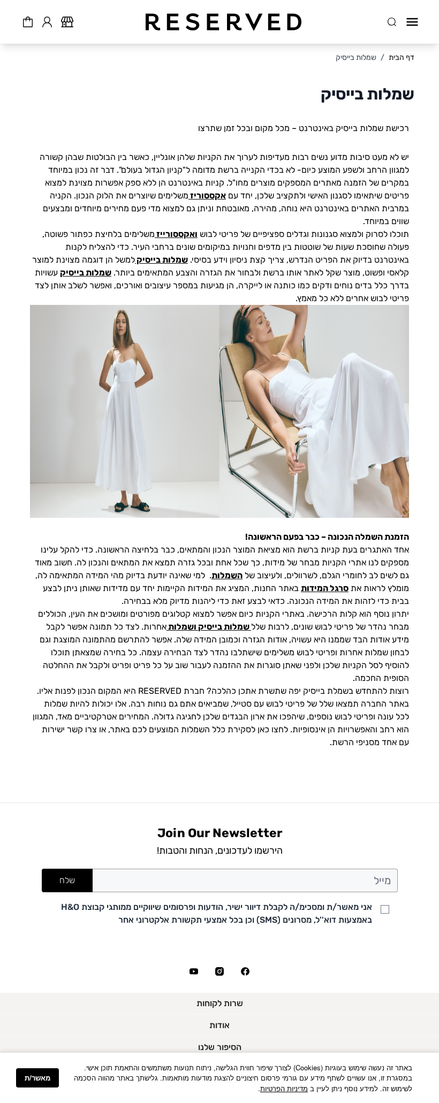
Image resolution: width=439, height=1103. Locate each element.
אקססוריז (207, 195)
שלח (67, 880)
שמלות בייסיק (356, 57)
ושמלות (181, 627)
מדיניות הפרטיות (284, 1088)
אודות (219, 1025)
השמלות (227, 575)
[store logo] (223, 21)
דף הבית (401, 57)
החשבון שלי (47, 20)
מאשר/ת (37, 1078)
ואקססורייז (176, 234)
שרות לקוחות (219, 1003)
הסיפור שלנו (219, 1047)
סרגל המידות (325, 588)
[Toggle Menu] (412, 22)
